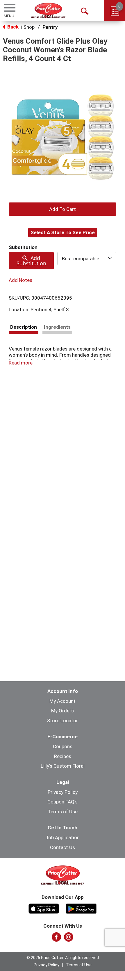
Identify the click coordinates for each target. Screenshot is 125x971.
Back (12, 27)
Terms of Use (63, 811)
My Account (62, 701)
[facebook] (56, 939)
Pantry (50, 27)
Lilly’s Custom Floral (63, 766)
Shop (29, 27)
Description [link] (23, 327)
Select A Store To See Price (63, 232)
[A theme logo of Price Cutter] (48, 10)
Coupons (62, 746)
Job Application (62, 837)
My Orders (62, 711)
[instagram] (68, 939)
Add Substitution (31, 261)
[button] (62, 209)
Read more (21, 363)
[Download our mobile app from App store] (43, 908)
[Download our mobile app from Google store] (81, 908)
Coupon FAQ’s (62, 802)
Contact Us (62, 847)
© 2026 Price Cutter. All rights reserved (62, 957)
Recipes (62, 756)
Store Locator (62, 720)
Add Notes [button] (20, 280)
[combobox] (87, 258)
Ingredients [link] (57, 327)
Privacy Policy (63, 792)
